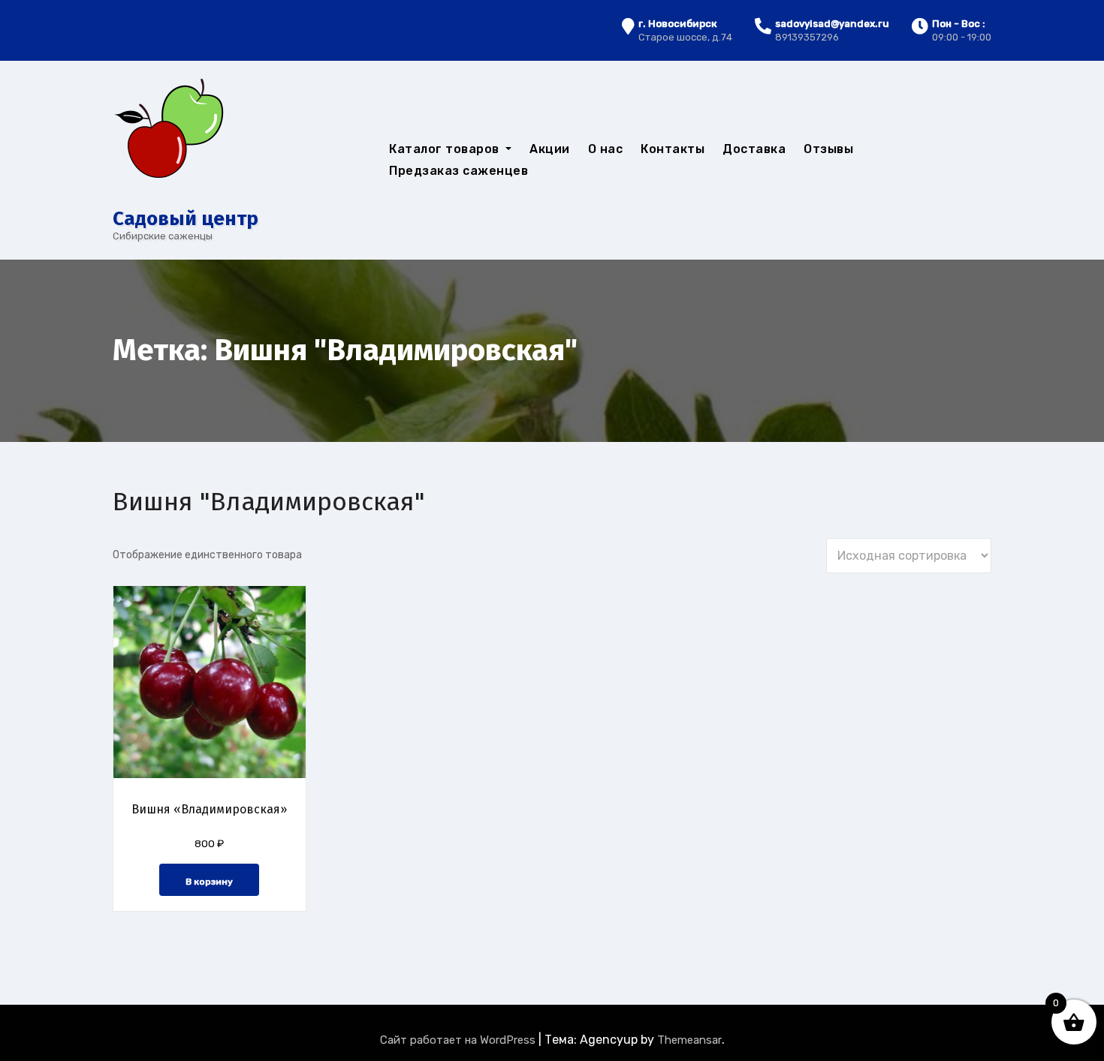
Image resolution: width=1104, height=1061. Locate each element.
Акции (549, 149)
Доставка (754, 149)
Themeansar (689, 1040)
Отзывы (828, 149)
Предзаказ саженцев (458, 171)
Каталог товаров (445, 149)
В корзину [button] (209, 881)
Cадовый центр (185, 218)
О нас (605, 149)
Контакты (672, 149)
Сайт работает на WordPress (459, 1040)
